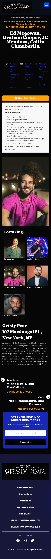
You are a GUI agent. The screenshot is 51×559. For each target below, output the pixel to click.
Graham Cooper (34, 259)
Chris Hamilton (10, 316)
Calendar (25, 500)
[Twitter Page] (32, 541)
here (21, 109)
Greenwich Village (32, 147)
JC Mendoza (9, 287)
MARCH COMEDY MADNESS (25, 520)
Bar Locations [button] (25, 487)
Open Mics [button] (25, 513)
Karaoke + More (26, 507)
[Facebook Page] (18, 541)
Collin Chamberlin (34, 287)
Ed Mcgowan (9, 259)
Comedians (25, 494)
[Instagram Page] (25, 541)
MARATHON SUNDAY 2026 (25, 526)
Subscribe (25, 442)
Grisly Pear (20, 550)
